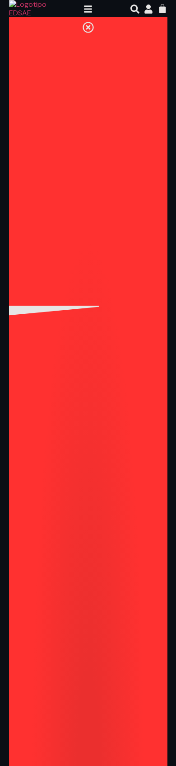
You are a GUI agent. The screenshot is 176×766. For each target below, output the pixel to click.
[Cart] (162, 9)
